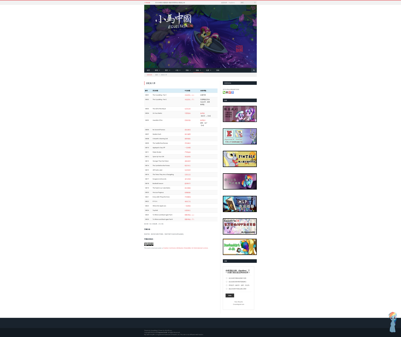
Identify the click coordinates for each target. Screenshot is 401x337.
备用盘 (202, 113)
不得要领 (187, 193)
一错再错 (187, 202)
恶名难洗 (187, 129)
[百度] (232, 93)
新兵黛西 (187, 133)
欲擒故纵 (187, 189)
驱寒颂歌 (187, 137)
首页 (148, 70)
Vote (229, 295)
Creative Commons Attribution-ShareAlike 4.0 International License (184, 243)
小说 (176, 70)
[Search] (254, 70)
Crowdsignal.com (238, 304)
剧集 (197, 70)
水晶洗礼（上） (189, 95)
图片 (166, 70)
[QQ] (227, 93)
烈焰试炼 (187, 120)
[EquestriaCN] (200, 36)
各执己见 (187, 197)
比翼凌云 (187, 206)
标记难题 (187, 185)
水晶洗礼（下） (189, 99)
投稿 (217, 70)
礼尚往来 (187, 108)
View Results (238, 302)
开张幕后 (187, 142)
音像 (187, 70)
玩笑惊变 (187, 167)
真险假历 (187, 159)
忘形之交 (187, 172)
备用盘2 (202, 120)
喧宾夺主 (187, 163)
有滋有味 (187, 155)
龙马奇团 (187, 176)
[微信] (224, 93)
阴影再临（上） (189, 210)
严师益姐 (187, 150)
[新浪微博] (229, 93)
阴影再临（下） (189, 215)
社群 (207, 70)
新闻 (156, 70)
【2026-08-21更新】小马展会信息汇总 (168, 3)
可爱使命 (187, 113)
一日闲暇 (187, 146)
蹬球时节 (187, 180)
